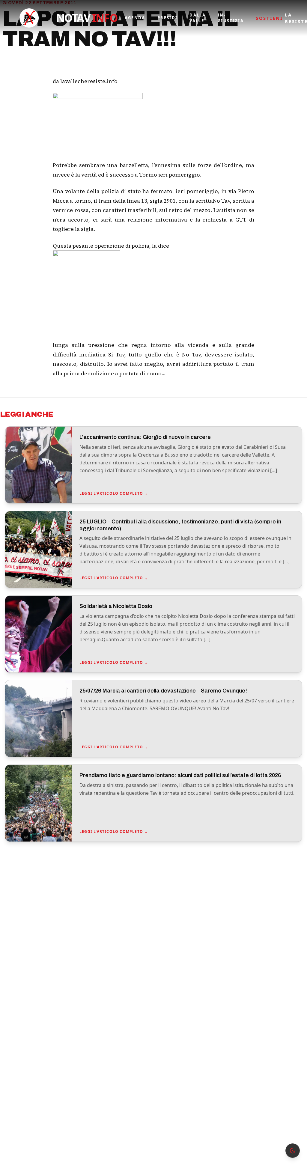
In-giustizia (231, 18)
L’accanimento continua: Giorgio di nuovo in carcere (145, 437)
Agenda (135, 17)
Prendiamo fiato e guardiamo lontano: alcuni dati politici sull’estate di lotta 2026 (180, 775)
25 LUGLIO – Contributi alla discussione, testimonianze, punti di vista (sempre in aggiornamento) (180, 525)
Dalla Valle (197, 18)
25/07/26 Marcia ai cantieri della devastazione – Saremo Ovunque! (163, 691)
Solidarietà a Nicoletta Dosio (115, 606)
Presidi (167, 17)
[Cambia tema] (292, 1150)
